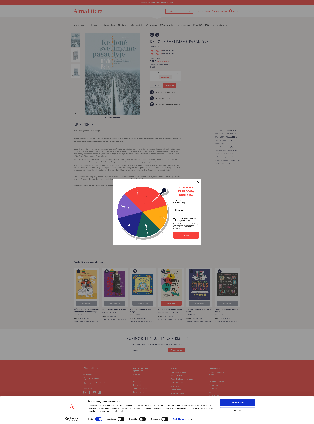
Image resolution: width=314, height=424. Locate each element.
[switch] (121, 419)
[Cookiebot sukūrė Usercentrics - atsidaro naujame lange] (72, 419)
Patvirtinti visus (237, 403)
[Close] (198, 182)
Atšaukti (237, 411)
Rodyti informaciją (181, 419)
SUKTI (186, 235)
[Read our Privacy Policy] (197, 224)
